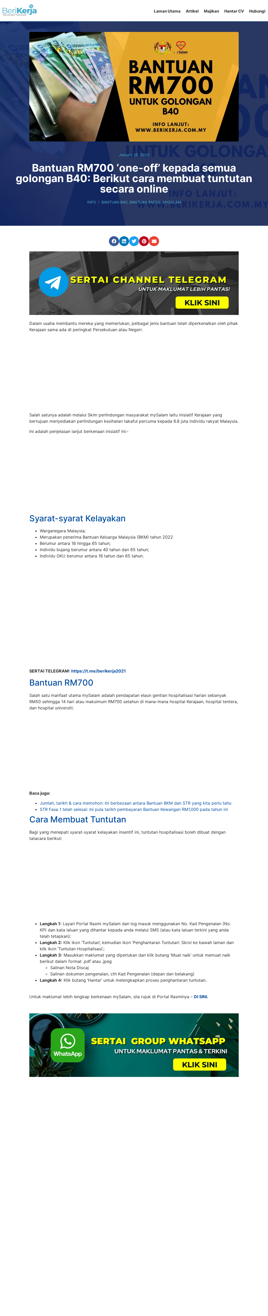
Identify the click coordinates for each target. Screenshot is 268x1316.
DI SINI (200, 965)
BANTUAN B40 (114, 202)
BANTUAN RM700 (145, 202)
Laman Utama (167, 11)
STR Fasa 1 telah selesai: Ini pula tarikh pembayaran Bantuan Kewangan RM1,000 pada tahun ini (134, 778)
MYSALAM (172, 202)
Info (91, 202)
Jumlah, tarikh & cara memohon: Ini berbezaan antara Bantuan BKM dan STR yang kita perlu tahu (135, 772)
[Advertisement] (134, 373)
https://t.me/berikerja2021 (98, 639)
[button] (114, 241)
